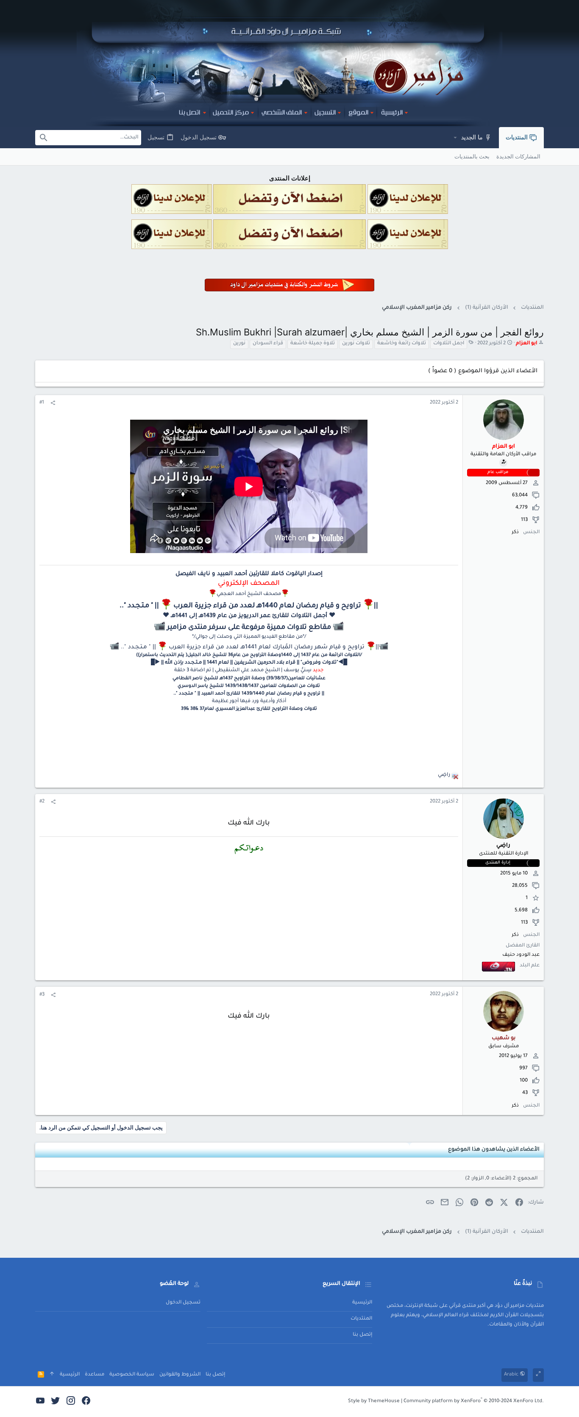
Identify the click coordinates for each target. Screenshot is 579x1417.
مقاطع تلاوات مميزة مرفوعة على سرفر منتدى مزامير (250, 627)
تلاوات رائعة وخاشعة (401, 343)
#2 (42, 802)
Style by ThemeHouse (374, 1401)
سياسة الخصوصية (131, 1375)
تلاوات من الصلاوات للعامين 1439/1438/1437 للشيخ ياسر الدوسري (249, 686)
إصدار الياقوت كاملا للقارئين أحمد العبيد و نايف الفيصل (249, 574)
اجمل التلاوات (448, 343)
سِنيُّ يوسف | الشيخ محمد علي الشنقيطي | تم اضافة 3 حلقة (243, 670)
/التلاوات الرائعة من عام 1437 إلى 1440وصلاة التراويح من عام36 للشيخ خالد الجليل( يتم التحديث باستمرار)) (249, 655)
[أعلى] (52, 1374)
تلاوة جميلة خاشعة (312, 343)
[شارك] (52, 403)
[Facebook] (86, 1401)
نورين (239, 343)
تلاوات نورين (356, 343)
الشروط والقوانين (179, 1375)
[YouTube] (40, 1401)
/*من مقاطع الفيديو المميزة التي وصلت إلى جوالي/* (249, 637)
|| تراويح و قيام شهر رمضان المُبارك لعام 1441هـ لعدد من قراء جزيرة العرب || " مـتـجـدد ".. (250, 647)
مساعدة (94, 1375)
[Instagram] (71, 1401)
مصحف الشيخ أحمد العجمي (249, 594)
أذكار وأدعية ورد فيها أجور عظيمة (249, 701)
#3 (42, 995)
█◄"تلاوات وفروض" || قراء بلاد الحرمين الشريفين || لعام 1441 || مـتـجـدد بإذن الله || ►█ (249, 663)
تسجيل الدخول (183, 1303)
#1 (41, 403)
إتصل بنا (362, 1335)
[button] (455, 137)
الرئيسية (362, 1303)
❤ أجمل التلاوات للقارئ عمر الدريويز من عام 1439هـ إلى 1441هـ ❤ (249, 616)
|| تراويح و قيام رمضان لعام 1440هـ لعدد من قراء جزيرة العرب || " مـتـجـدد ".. (249, 606)
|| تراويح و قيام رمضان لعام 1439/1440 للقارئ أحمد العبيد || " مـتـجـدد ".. (248, 693)
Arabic (512, 1375)
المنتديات (361, 1319)
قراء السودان (268, 343)
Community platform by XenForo (474, 1401)
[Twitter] (55, 1401)
